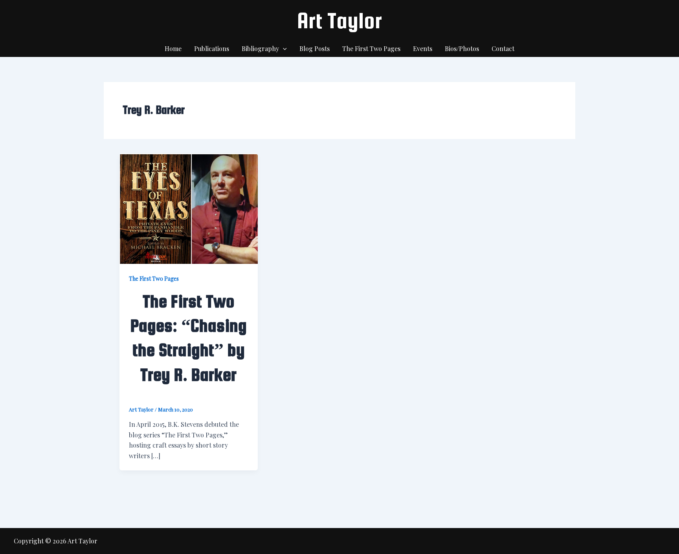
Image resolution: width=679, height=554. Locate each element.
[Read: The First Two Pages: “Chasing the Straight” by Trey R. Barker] (188, 208)
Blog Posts (314, 48)
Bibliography (260, 48)
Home (173, 48)
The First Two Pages (371, 48)
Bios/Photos (462, 48)
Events (422, 48)
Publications (211, 48)
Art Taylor (339, 20)
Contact (503, 48)
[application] (283, 49)
